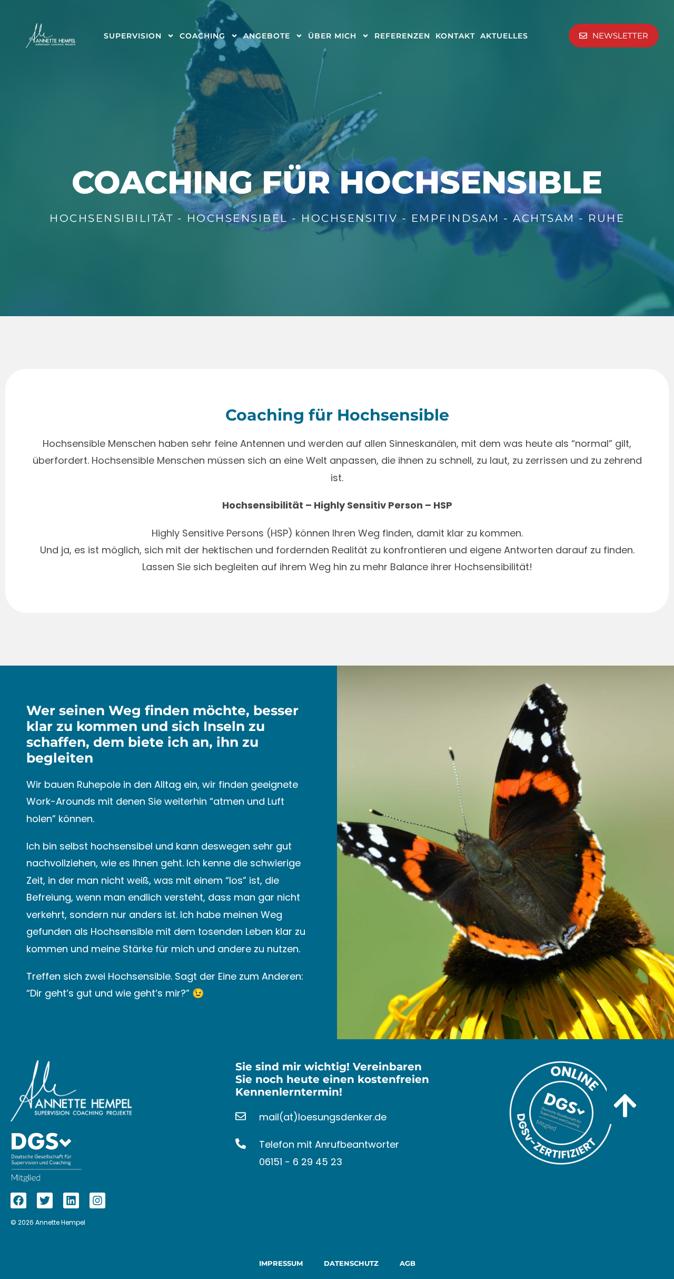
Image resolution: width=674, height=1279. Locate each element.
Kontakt (455, 36)
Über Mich (332, 36)
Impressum (281, 1263)
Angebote (266, 36)
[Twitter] (45, 1200)
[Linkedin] (71, 1200)
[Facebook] (18, 1200)
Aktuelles (504, 36)
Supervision (133, 36)
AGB (407, 1263)
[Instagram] (97, 1200)
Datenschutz (351, 1263)
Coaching (202, 36)
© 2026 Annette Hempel (48, 1222)
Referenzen (402, 36)
